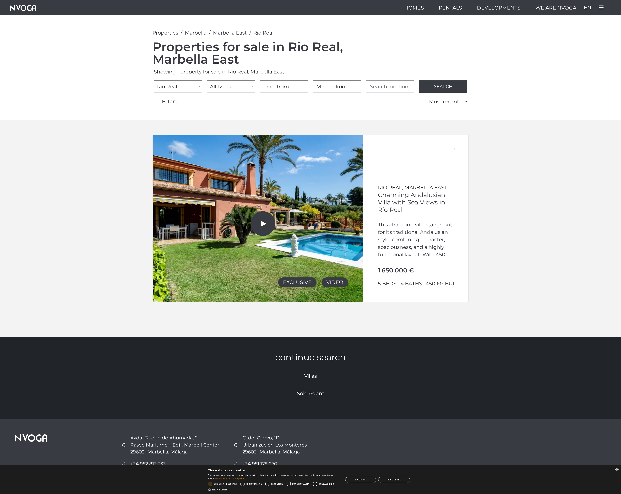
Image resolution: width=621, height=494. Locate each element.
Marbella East (230, 33)
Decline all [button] (394, 479)
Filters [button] (169, 101)
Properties (165, 33)
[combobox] (178, 86)
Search (443, 86)
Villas (310, 376)
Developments (498, 8)
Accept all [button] (360, 479)
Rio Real (263, 33)
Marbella (196, 33)
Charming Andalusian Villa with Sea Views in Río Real (411, 202)
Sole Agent (310, 393)
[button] (274, 490)
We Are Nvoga (555, 8)
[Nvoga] (23, 7)
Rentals (450, 8)
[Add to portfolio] (458, 145)
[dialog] (310, 479)
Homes (414, 8)
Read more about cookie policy (229, 478)
